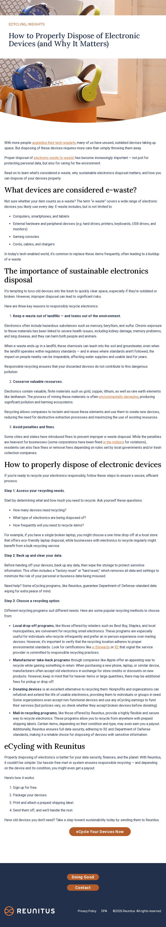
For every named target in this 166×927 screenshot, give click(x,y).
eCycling (17, 24)
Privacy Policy (87, 911)
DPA (104, 911)
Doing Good (83, 877)
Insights (36, 24)
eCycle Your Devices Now (100, 831)
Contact (83, 887)
